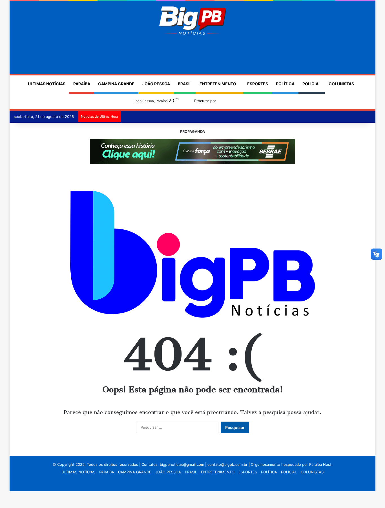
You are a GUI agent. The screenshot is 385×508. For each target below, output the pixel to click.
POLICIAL (311, 83)
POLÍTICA (285, 83)
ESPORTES (257, 83)
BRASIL (185, 83)
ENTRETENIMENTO (218, 83)
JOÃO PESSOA (156, 83)
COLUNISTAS (341, 83)
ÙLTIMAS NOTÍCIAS (46, 83)
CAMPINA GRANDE (116, 83)
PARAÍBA (81, 83)
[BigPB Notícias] (192, 20)
